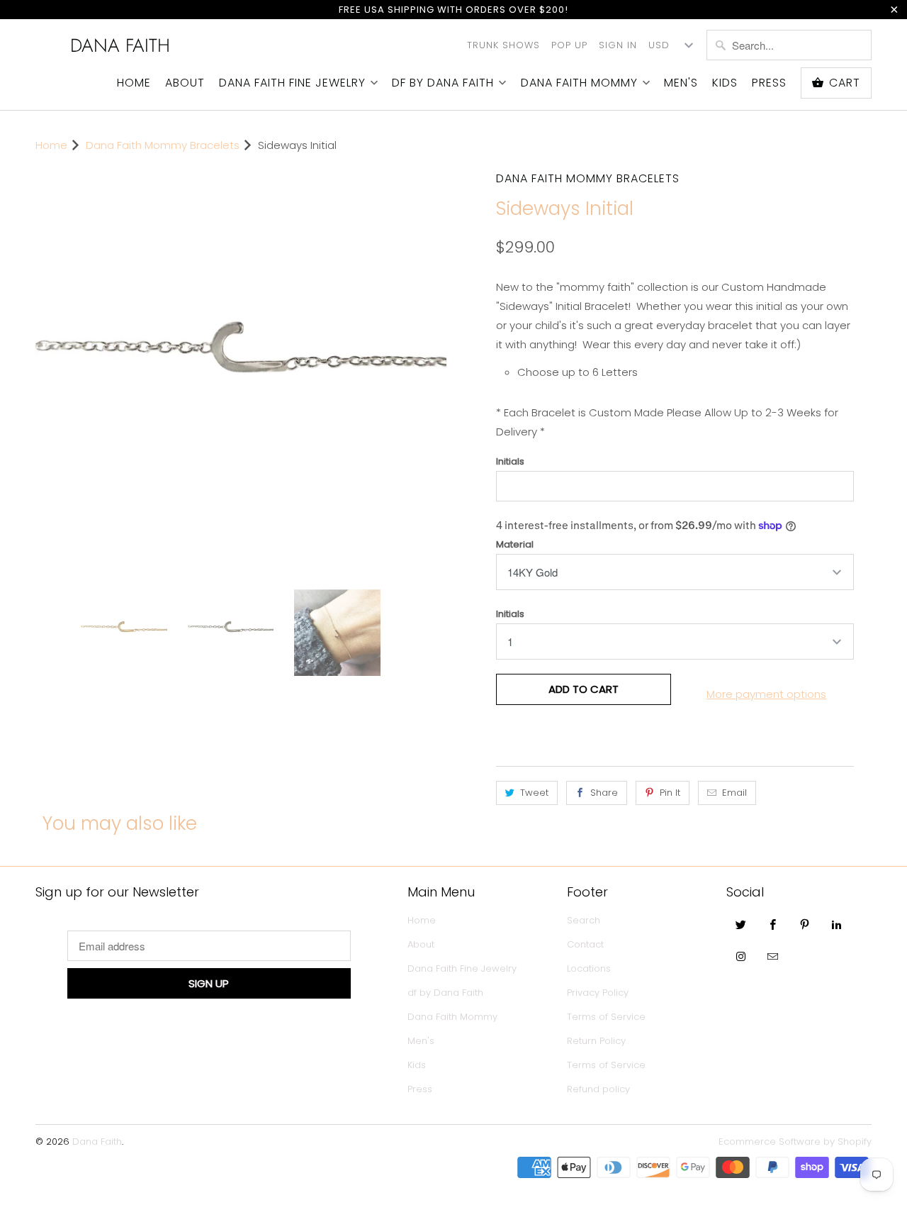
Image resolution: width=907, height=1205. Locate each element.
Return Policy (596, 1041)
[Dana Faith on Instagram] (741, 956)
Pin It (670, 792)
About (185, 83)
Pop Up (569, 45)
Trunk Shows (503, 45)
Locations (589, 968)
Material (515, 544)
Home (134, 83)
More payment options (766, 694)
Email (734, 792)
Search (583, 920)
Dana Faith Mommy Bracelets (588, 178)
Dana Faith (120, 45)
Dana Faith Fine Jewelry (292, 83)
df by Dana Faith (443, 83)
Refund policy (598, 1089)
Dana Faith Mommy (579, 83)
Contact (585, 944)
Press (769, 83)
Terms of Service (606, 1016)
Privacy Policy (598, 992)
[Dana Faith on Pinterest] (805, 924)
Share (604, 792)
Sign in (618, 45)
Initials (510, 461)
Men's (681, 83)
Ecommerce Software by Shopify (795, 1141)
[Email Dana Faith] (773, 956)
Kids (725, 83)
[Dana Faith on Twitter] (741, 924)
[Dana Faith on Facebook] (773, 924)
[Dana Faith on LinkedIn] (837, 924)
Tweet (534, 792)
